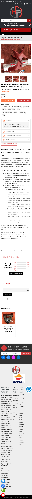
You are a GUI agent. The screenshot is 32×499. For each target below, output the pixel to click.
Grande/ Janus (11, 109)
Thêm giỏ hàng (8, 100)
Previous (2, 61)
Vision (18, 109)
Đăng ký (28, 3)
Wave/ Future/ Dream (17, 106)
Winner (15, 112)
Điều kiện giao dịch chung (21, 400)
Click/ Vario (26, 106)
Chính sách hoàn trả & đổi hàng (21, 433)
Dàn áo (10, 37)
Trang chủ (3, 37)
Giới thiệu (16, 395)
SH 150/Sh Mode (6, 106)
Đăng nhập (19, 3)
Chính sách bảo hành (21, 442)
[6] (16, 378)
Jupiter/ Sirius (22, 112)
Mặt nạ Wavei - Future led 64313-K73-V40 (8, 328)
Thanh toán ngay (24, 100)
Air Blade (4, 109)
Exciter (3, 115)
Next (29, 61)
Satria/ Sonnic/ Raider (7, 112)
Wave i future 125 (18, 37)
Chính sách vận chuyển (21, 424)
